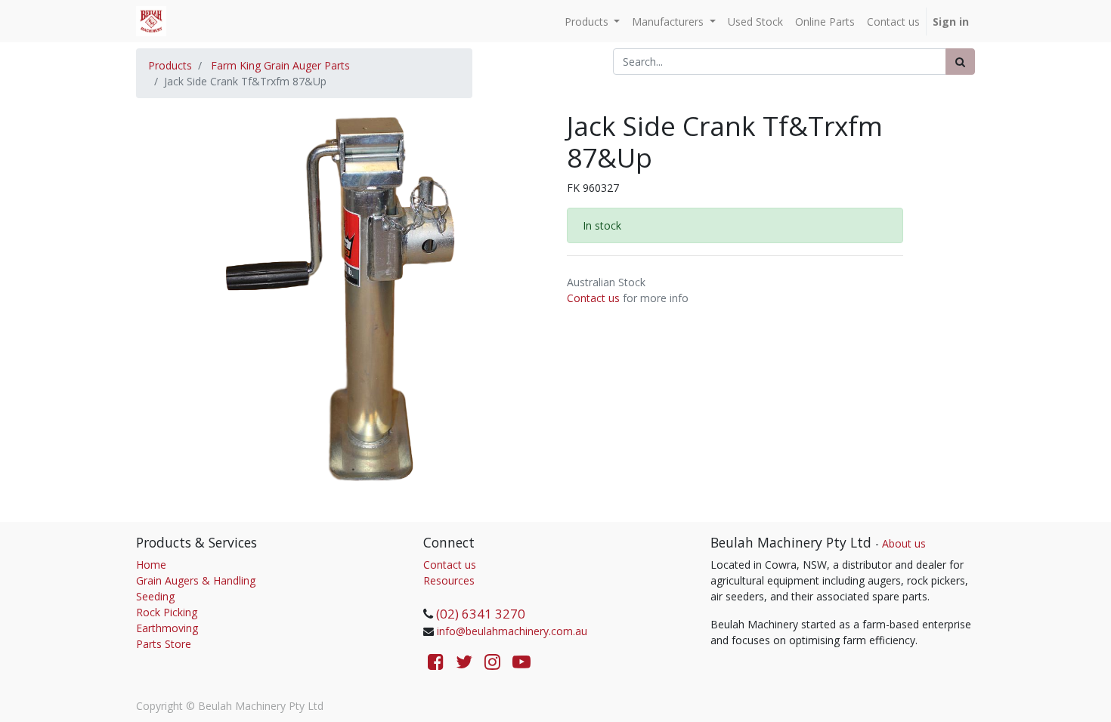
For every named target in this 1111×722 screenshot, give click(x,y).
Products (170, 65)
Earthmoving (167, 628)
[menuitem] (755, 21)
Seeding (155, 596)
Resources (449, 580)
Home (151, 564)
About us (904, 543)
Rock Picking (166, 612)
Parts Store (163, 644)
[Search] (960, 61)
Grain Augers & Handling (195, 580)
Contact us (593, 298)
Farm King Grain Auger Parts (280, 65)
